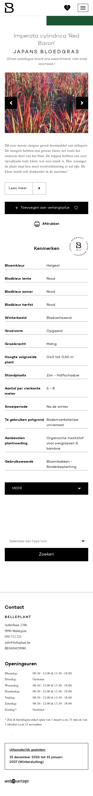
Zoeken (46, 554)
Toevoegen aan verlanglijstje (45, 208)
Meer (17, 488)
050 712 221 (13, 636)
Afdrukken (50, 224)
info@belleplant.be (17, 642)
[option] (46, 102)
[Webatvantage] (17, 781)
